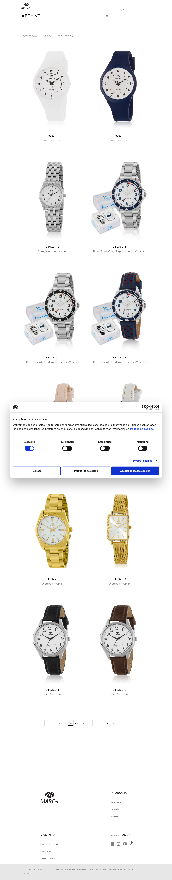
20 (101, 723)
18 (89, 723)
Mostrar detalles (142, 460)
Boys (96, 251)
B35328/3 (120, 136)
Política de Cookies (97, 869)
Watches (55, 140)
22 (112, 723)
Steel (41, 251)
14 (65, 723)
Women (62, 251)
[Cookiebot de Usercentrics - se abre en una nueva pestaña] (144, 407)
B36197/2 (53, 246)
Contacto (46, 851)
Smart (114, 816)
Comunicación (49, 844)
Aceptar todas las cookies (135, 470)
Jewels (115, 809)
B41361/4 (53, 357)
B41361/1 (120, 246)
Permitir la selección (86, 470)
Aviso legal (82, 869)
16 (76, 723)
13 (58, 723)
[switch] (67, 448)
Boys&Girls (106, 251)
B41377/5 (53, 579)
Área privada (48, 858)
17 (82, 723)
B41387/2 (120, 689)
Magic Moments (124, 251)
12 (52, 723)
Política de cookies (142, 428)
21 (107, 723)
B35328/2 (53, 136)
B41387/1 (53, 689)
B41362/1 (120, 357)
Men (46, 140)
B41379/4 (120, 579)
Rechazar (36, 470)
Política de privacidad (65, 869)
